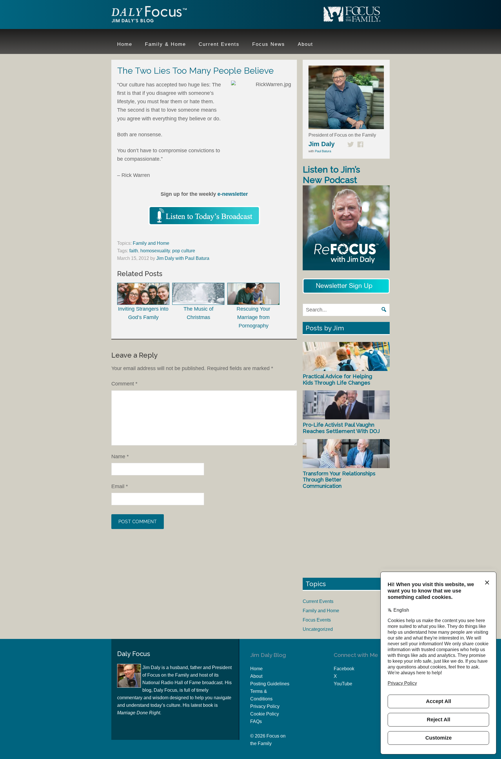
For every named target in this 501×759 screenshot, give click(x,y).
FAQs (256, 721)
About (256, 676)
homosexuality (155, 250)
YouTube (343, 683)
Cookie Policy (264, 713)
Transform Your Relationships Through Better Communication (339, 479)
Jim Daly (149, 15)
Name (120, 456)
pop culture (183, 250)
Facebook (344, 668)
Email (119, 486)
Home (256, 668)
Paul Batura (323, 151)
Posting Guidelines (269, 683)
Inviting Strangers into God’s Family (143, 313)
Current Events (318, 601)
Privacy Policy (264, 706)
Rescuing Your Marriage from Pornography (253, 317)
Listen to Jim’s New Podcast (331, 174)
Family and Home (151, 243)
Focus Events (317, 619)
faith (133, 250)
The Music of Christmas (198, 313)
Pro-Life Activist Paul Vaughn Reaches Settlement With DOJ (341, 428)
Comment (124, 384)
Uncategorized (318, 629)
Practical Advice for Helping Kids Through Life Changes (337, 379)
